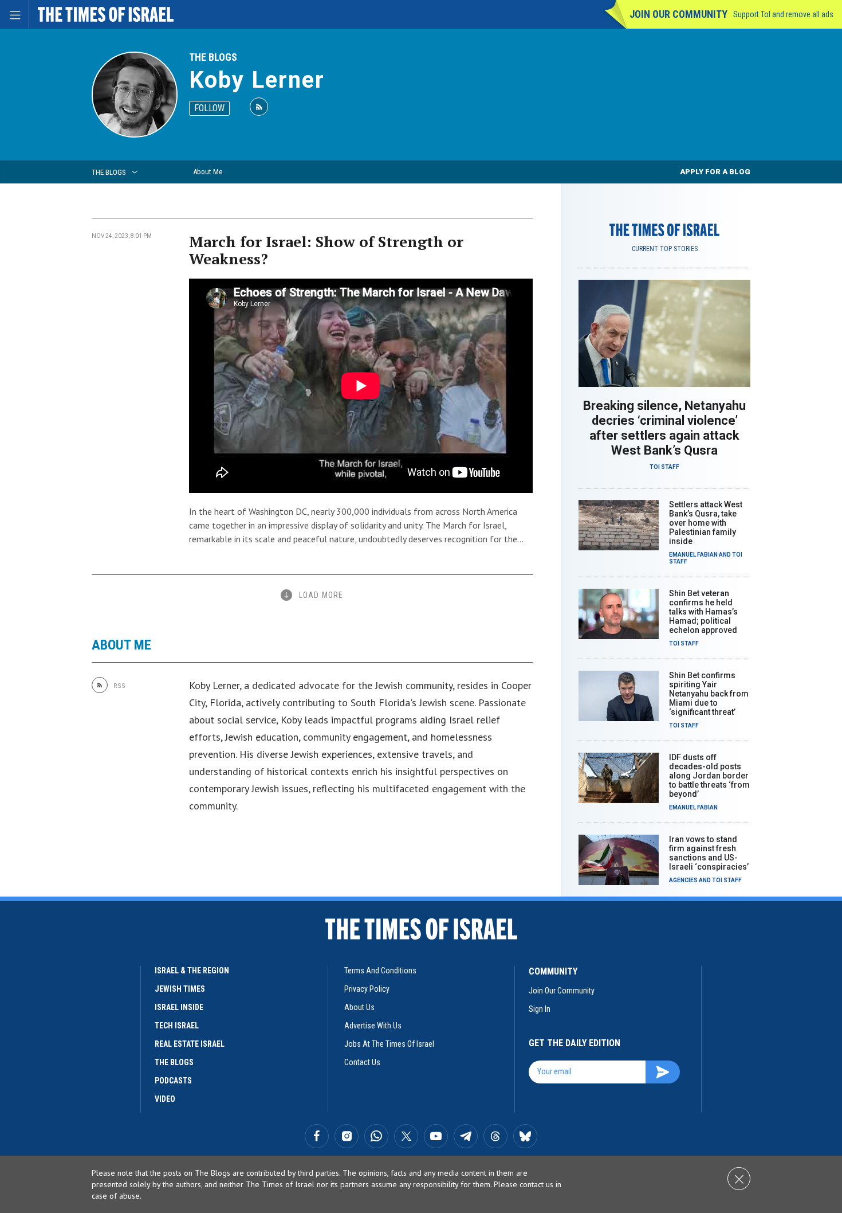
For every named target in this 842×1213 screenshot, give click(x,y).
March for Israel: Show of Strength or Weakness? (326, 250)
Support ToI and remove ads (783, 14)
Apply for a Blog (715, 171)
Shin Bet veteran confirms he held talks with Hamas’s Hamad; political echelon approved (703, 612)
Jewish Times (180, 988)
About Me (207, 171)
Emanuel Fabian (693, 554)
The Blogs (213, 57)
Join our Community (678, 14)
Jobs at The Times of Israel (389, 1043)
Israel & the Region (192, 970)
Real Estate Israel (190, 1043)
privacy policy (366, 988)
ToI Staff (664, 467)
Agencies (683, 880)
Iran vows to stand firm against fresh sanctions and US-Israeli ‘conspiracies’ (709, 853)
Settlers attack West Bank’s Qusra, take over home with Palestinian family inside (705, 523)
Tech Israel (177, 1025)
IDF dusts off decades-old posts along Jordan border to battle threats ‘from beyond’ (709, 776)
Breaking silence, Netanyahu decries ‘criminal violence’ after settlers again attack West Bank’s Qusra (664, 427)
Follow (209, 108)
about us (359, 1007)
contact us (362, 1062)
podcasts (173, 1080)
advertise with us (373, 1025)
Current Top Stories (665, 249)
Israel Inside (179, 1007)
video (165, 1099)
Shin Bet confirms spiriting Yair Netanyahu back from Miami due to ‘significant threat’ (709, 694)
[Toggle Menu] (14, 14)
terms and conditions (380, 970)
